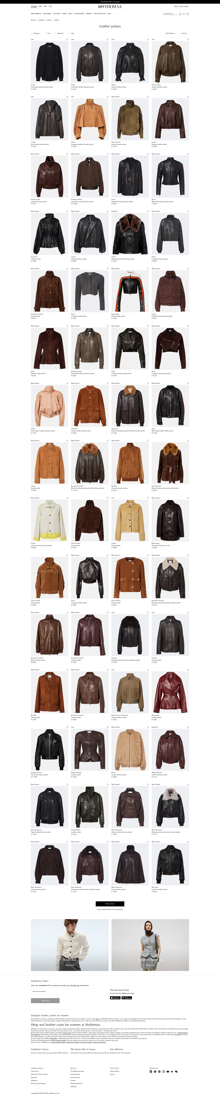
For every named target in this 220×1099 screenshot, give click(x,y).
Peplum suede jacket (38, 373)
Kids (45, 6)
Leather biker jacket (118, 316)
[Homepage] (110, 6)
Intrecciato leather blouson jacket (82, 373)
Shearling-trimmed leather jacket (122, 259)
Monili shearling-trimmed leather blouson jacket (87, 488)
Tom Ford (178, 1034)
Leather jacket (36, 259)
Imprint (112, 1074)
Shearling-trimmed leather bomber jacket (166, 603)
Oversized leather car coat (161, 545)
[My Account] (180, 14)
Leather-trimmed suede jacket (162, 316)
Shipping (34, 1080)
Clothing (41, 20)
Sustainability (75, 1074)
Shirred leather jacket (118, 87)
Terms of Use (114, 1068)
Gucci (97, 1019)
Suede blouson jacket (118, 144)
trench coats (67, 1033)
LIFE (50, 6)
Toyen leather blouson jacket (41, 832)
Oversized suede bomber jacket (42, 87)
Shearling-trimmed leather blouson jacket (125, 660)
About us (73, 1068)
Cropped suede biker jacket (161, 373)
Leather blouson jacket (79, 259)
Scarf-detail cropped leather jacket (43, 431)
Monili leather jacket (38, 660)
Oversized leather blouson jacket (82, 87)
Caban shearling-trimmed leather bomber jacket (128, 431)
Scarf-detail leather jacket (40, 144)
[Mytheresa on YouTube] (167, 1071)
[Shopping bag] (187, 14)
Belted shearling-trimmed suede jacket (165, 488)
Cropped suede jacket (79, 316)
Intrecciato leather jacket (39, 775)
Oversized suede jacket (119, 488)
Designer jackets (86, 1042)
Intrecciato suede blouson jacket (82, 201)
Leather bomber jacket (159, 87)
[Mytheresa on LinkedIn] (151, 1071)
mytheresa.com (53, 1093)
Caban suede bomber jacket (81, 431)
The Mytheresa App (77, 1071)
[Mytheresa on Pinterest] (159, 1071)
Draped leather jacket (159, 144)
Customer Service (37, 1068)
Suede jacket (35, 316)
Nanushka (53, 1038)
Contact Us (34, 1071)
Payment (34, 1077)
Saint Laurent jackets (58, 1042)
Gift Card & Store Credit (39, 1074)
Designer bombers (99, 1042)
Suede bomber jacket (118, 717)
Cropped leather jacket (160, 259)
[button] (164, 14)
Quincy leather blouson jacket (121, 832)
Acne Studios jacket (59, 1040)
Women (34, 6)
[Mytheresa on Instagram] (163, 1071)
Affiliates (73, 1086)
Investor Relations (76, 1083)
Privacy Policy (114, 1071)
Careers (73, 1080)
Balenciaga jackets (72, 1042)
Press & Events (75, 1077)
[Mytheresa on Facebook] (155, 1071)
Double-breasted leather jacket (122, 201)
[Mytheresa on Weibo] (172, 1071)
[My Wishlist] (183, 14)
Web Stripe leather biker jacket (162, 201)
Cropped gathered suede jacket (82, 144)
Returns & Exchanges (38, 1083)
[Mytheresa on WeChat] (176, 1071)
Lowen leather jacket (118, 889)
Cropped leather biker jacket (121, 373)
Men (40, 6)
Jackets (49, 20)
